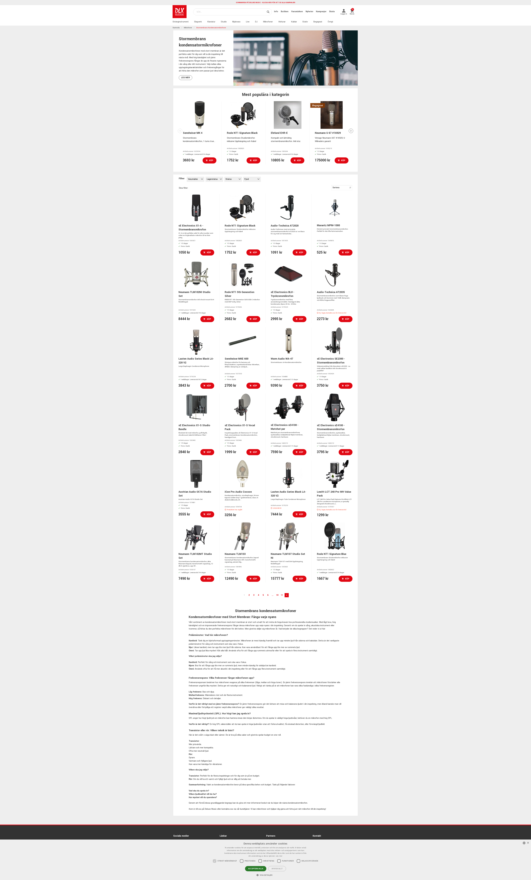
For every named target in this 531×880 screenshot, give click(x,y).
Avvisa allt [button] (277, 868)
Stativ (305, 21)
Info (276, 11)
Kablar (294, 21)
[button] (266, 875)
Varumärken (297, 11)
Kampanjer (321, 11)
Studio (224, 21)
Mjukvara (236, 21)
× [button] (528, 843)
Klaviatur (211, 21)
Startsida (176, 28)
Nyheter (310, 11)
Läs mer (185, 77)
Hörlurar (282, 21)
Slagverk (198, 21)
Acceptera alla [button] (255, 868)
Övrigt (330, 21)
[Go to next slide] (351, 131)
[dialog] (265, 860)
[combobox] (524, 843)
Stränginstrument (181, 21)
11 (282, 595)
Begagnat (317, 21)
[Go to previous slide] (180, 131)
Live (247, 21)
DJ (256, 21)
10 (277, 595)
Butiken (285, 11)
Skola (332, 11)
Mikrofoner (268, 21)
